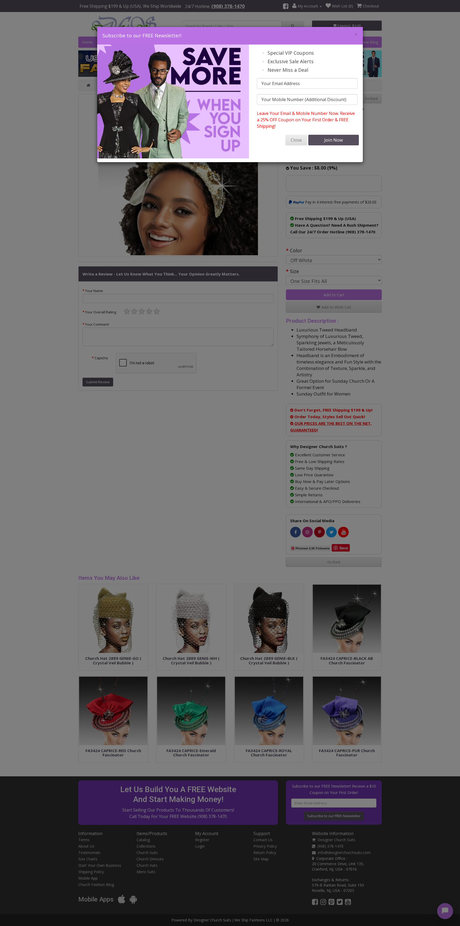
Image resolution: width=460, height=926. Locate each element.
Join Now (333, 140)
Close (296, 140)
